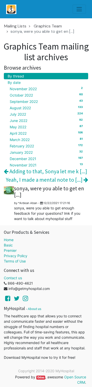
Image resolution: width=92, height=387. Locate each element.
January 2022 (46, 152)
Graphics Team (48, 26)
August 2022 (46, 107)
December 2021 (46, 158)
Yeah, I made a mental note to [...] (45, 180)
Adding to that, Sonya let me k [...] (47, 171)
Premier (10, 250)
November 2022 (46, 88)
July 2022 (46, 114)
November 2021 (46, 165)
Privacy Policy (15, 256)
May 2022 (46, 127)
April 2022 (46, 133)
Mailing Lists (15, 26)
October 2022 (46, 95)
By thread (16, 76)
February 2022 (46, 146)
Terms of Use (15, 261)
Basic (8, 245)
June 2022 (46, 120)
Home (9, 240)
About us (34, 308)
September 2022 (46, 101)
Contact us (13, 278)
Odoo (40, 377)
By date (14, 82)
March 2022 (46, 139)
